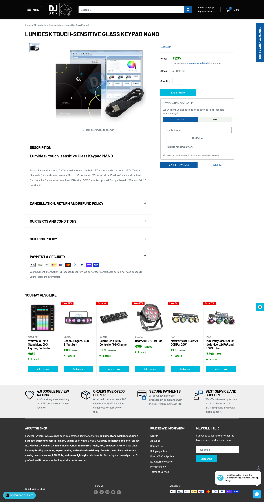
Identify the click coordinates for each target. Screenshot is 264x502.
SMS (215, 119)
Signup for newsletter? (180, 146)
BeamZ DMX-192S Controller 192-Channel (113, 342)
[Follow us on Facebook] (96, 492)
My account (205, 11)
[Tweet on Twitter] (226, 46)
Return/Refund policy (162, 456)
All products (40, 25)
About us (155, 440)
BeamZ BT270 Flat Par (148, 341)
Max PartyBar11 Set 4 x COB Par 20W (184, 342)
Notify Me (197, 138)
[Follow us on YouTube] (113, 492)
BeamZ (67, 337)
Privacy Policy (158, 466)
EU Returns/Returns (161, 461)
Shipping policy (158, 451)
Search (154, 435)
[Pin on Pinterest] (220, 46)
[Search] (188, 9)
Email (180, 119)
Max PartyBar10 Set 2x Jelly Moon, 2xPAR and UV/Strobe (220, 344)
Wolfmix (33, 337)
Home (28, 25)
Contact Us (156, 445)
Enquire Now (178, 92)
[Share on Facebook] (215, 46)
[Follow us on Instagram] (107, 492)
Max (173, 337)
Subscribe (206, 458)
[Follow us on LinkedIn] (119, 492)
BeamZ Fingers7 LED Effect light (76, 342)
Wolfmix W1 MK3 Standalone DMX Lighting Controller (39, 344)
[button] (19, 495)
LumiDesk (165, 46)
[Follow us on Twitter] (101, 492)
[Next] (239, 337)
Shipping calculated (197, 62)
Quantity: (165, 80)
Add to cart (43, 369)
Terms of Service (159, 471)
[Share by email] (232, 46)
